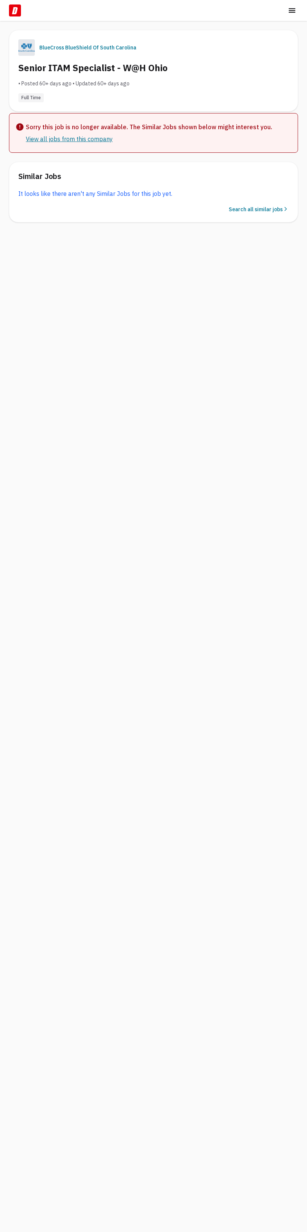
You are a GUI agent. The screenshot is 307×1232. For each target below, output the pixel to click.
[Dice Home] (15, 10)
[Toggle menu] (292, 10)
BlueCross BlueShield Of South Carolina (87, 47)
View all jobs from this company (69, 139)
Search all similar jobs (256, 209)
